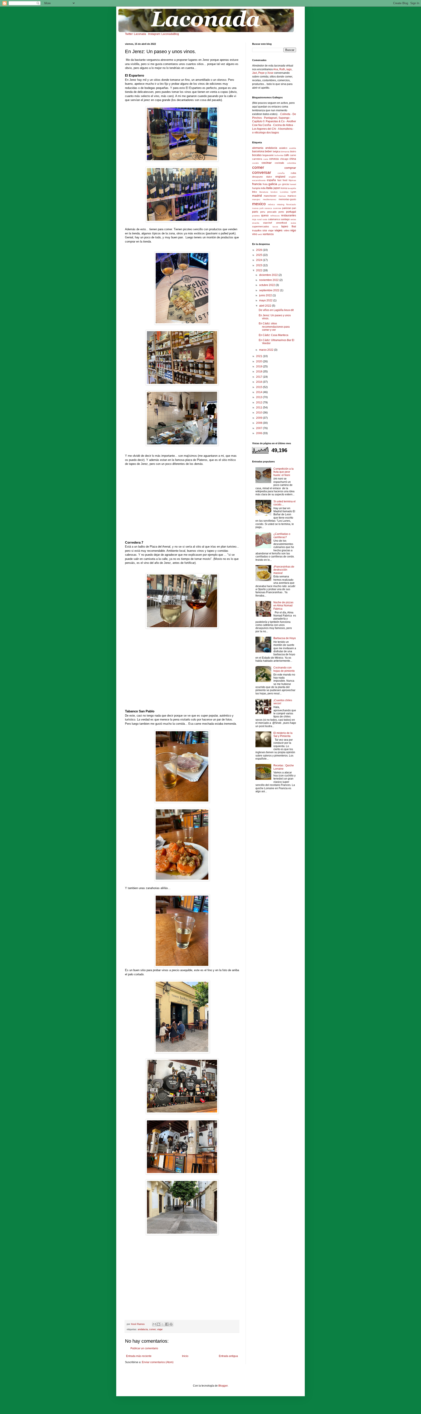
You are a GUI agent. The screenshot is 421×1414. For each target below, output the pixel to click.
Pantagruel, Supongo (276, 117)
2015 (259, 387)
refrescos (275, 215)
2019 (259, 366)
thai (294, 226)
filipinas (292, 180)
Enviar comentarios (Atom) (157, 1362)
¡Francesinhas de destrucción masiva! (283, 570)
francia (257, 184)
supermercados (260, 226)
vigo (293, 230)
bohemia (279, 155)
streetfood (281, 222)
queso (265, 215)
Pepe (261, 72)
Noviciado (291, 204)
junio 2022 (266, 295)
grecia (285, 184)
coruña (281, 173)
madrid (257, 195)
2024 (259, 260)
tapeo (284, 226)
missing (280, 204)
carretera (257, 159)
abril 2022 (265, 305)
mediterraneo (269, 199)
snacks (255, 223)
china (292, 158)
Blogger (223, 1385)
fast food (282, 180)
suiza (293, 223)
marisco (291, 195)
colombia (291, 163)
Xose (270, 72)
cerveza (274, 158)
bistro (293, 151)
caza (265, 159)
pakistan (286, 208)
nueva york (258, 208)
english (292, 177)
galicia (272, 184)
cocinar (267, 162)
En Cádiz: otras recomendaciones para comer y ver (274, 326)
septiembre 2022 (269, 290)
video (286, 230)
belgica (276, 151)
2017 (259, 376)
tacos (275, 226)
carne (293, 155)
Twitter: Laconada (135, 34)
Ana (275, 69)
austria (292, 148)
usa (264, 230)
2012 (259, 402)
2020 (259, 361)
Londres (284, 192)
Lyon (293, 191)
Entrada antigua (228, 1356)
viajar (160, 1329)
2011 (259, 407)
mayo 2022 (266, 300)
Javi (254, 72)
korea (284, 188)
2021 (259, 356)
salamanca (274, 219)
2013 (259, 397)
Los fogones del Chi (264, 128)
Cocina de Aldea (283, 125)
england (280, 176)
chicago (284, 159)
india (263, 188)
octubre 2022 (267, 285)
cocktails (279, 163)
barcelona (258, 151)
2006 (259, 433)
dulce (269, 176)
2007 (259, 428)
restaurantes (288, 215)
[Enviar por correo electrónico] (154, 1324)
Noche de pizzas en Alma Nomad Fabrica (283, 605)
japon (276, 188)
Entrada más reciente (139, 1356)
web (260, 234)
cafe (286, 155)
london (274, 192)
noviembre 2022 (269, 280)
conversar (261, 172)
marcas (282, 196)
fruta (265, 184)
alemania (257, 147)
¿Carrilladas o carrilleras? (281, 535)
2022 (259, 270)
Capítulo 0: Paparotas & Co (268, 121)
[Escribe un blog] (158, 1324)
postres (256, 215)
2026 (259, 250)
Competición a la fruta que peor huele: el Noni (283, 472)
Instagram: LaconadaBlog (163, 34)
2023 (259, 265)
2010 (259, 412)
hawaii (293, 184)
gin (279, 184)
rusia (264, 219)
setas (293, 219)
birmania (285, 151)
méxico (271, 204)
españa (271, 180)
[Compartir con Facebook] (167, 1324)
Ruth (282, 69)
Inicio (185, 1356)
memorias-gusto (287, 199)
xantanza (268, 234)
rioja (254, 219)
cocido (255, 163)
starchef (267, 222)
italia (269, 188)
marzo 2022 (266, 349)
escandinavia (259, 180)
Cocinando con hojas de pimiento (284, 669)
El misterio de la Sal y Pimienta (283, 734)
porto (281, 211)
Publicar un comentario (144, 1348)
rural (259, 219)
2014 (259, 392)
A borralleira (285, 128)
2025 (259, 255)
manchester (270, 195)
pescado (272, 211)
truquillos (257, 230)
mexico (259, 203)
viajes (278, 230)
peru (262, 211)
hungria (256, 188)
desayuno (257, 176)
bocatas (257, 155)
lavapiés (292, 188)
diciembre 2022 (268, 275)
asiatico (283, 148)
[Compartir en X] (163, 1324)
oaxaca (268, 208)
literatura (263, 192)
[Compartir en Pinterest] (171, 1324)
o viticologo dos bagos (265, 132)
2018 (259, 371)
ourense (277, 208)
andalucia (143, 1329)
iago (289, 69)
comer (152, 1329)
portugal (291, 211)
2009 (259, 417)
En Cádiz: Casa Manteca (273, 335)
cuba (293, 173)
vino (254, 234)
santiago (285, 219)
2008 (259, 422)
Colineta (285, 114)
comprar (290, 167)
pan (294, 208)
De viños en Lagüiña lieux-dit (276, 310)
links (254, 191)
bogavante (268, 155)
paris (255, 211)
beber (268, 151)
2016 (259, 381)
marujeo (256, 199)
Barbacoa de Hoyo (284, 638)
